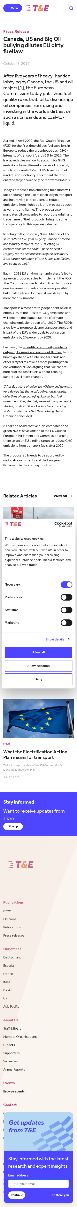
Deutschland (12, 957)
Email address (18, 1175)
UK (5, 998)
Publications (12, 927)
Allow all (38, 652)
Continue (17, 1195)
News (7, 911)
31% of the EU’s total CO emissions (38, 313)
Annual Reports (14, 1069)
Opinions (9, 919)
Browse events (14, 1091)
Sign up (13, 826)
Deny (38, 679)
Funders (9, 1045)
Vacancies (10, 1061)
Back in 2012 (12, 273)
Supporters (11, 1053)
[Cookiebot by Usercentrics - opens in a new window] (54, 524)
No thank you (60, 1195)
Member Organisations (20, 1037)
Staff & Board (12, 1028)
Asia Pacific (11, 1006)
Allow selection (38, 666)
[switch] (66, 597)
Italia (6, 982)
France (8, 974)
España (8, 965)
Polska (7, 990)
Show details (55, 639)
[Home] (37, 8)
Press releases (13, 935)
